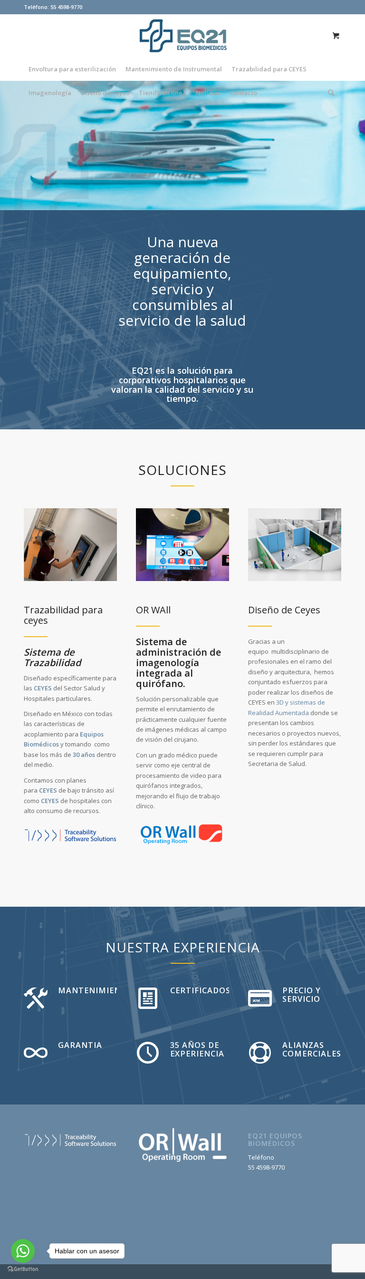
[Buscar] (328, 93)
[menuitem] (72, 69)
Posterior (343, 145)
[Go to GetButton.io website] (23, 1269)
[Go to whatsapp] (23, 1251)
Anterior (21, 145)
